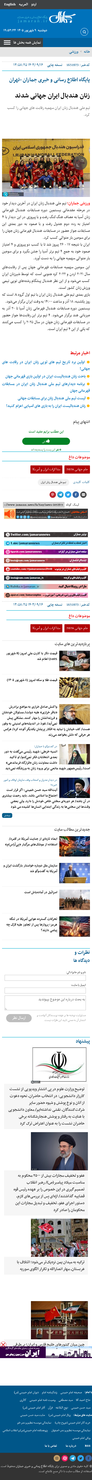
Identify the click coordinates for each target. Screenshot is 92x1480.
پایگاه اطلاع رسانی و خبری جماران (34, 1466)
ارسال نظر (19, 1018)
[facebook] (88, 1458)
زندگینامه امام (49, 1392)
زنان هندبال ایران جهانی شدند (52, 96)
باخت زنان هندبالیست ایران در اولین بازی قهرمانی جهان (45, 376)
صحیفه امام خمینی (71, 1392)
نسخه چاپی (54, 65)
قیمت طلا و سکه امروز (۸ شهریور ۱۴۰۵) (32, 680)
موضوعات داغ (79, 457)
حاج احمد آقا (83, 1400)
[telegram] (72, 1458)
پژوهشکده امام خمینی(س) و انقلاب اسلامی (25, 1430)
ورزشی (73, 51)
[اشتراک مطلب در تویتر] (68, 494)
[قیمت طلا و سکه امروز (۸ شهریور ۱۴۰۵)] (74, 687)
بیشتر (7, 815)
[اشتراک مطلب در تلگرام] (60, 494)
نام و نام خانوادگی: (76, 972)
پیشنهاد (83, 1041)
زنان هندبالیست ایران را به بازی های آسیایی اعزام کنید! (46, 406)
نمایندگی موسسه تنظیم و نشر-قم (34, 1422)
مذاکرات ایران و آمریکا (46, 469)
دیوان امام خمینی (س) (26, 1392)
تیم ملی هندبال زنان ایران (53, 482)
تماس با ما (51, 1445)
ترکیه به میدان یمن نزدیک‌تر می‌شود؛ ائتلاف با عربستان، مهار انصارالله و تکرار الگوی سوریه (51, 1265)
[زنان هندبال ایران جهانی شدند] (46, 168)
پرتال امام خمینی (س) (60, 1415)
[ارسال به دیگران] (83, 494)
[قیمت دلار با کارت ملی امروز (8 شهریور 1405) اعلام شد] (74, 661)
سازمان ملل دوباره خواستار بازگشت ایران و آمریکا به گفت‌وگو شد (30, 868)
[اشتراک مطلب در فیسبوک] (75, 494)
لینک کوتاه (72, 505)
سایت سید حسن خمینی (32, 1415)
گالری (23, 1400)
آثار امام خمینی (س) (34, 1407)
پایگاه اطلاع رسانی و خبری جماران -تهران (49, 80)
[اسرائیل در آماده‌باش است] (74, 900)
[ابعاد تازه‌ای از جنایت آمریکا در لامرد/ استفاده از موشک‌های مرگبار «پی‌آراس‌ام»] (74, 846)
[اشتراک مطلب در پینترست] (52, 494)
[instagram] (56, 1458)
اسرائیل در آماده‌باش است (40, 892)
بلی (44, 441)
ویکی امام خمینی (81, 1438)
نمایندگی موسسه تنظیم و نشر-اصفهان (70, 1430)
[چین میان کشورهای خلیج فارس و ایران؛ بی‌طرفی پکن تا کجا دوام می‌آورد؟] (46, 1320)
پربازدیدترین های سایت (72, 644)
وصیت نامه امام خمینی (42, 1400)
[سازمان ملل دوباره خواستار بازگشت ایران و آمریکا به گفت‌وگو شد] (74, 873)
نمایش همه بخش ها (27, 42)
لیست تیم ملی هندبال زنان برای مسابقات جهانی (52, 398)
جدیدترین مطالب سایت (72, 829)
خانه (87, 51)
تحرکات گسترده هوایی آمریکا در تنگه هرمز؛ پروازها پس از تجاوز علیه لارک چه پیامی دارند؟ (31, 924)
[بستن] (3, 1345)
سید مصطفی (66, 1400)
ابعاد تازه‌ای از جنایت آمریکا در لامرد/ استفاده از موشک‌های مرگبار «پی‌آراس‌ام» (31, 841)
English (10, 4)
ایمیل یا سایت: (78, 985)
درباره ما (71, 1445)
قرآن (50, 1407)
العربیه (23, 4)
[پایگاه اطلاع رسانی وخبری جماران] (46, 17)
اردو (33, 4)
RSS (87, 1445)
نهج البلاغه (62, 1407)
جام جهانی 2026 (77, 469)
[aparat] (64, 1458)
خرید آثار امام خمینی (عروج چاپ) (72, 1422)
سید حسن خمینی (80, 1407)
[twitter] (80, 1458)
